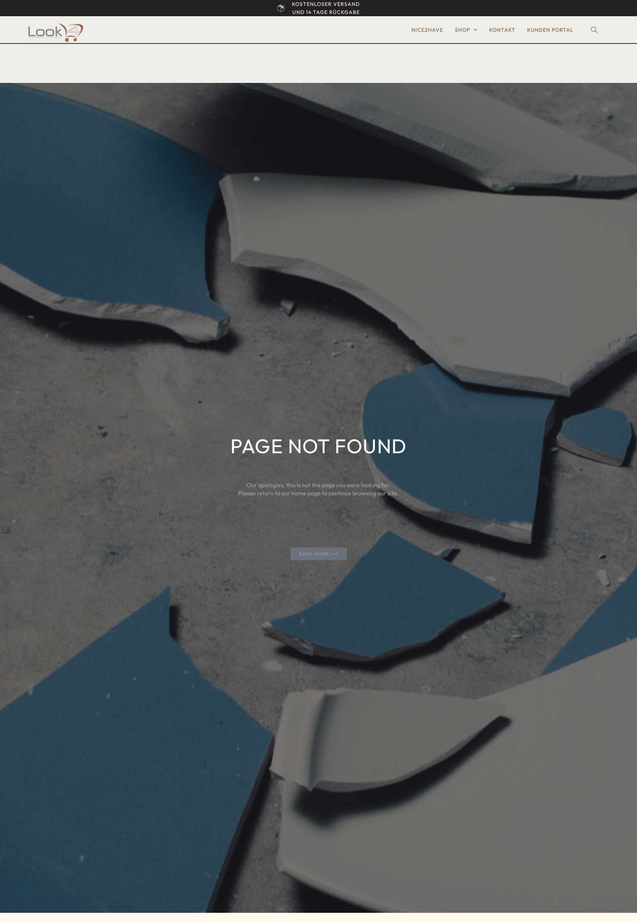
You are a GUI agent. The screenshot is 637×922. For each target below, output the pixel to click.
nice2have (427, 30)
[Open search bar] (594, 30)
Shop (462, 30)
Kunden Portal (550, 30)
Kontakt (502, 30)
